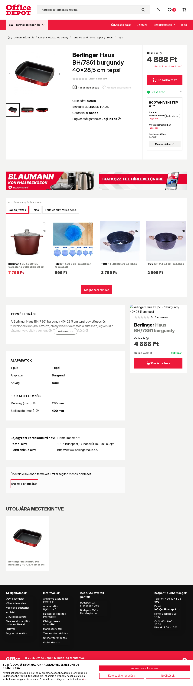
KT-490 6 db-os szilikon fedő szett (73, 265)
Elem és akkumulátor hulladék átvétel (18, 623)
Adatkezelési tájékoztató (50, 608)
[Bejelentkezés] (158, 9)
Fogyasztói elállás (16, 633)
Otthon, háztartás (24, 37)
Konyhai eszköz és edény (53, 37)
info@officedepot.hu (167, 609)
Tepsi (110, 37)
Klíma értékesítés (16, 603)
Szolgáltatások (163, 24)
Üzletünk (142, 24)
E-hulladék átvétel (16, 616)
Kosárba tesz (167, 80)
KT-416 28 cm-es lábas (119, 263)
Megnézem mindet (96, 289)
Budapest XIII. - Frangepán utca (89, 604)
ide (85, 679)
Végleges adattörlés (18, 607)
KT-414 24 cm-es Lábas (165, 263)
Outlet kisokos (51, 642)
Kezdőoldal (8, 37)
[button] (59, 74)
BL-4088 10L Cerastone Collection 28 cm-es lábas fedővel (26, 267)
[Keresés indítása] (143, 9)
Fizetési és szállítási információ (54, 615)
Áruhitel (10, 612)
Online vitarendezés (55, 637)
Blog (184, 24)
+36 (167, 598)
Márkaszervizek (52, 628)
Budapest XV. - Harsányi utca (89, 612)
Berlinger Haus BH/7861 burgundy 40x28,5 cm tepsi (26, 563)
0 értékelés (159, 317)
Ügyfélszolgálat (121, 24)
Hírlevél (10, 628)
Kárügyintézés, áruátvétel (52, 623)
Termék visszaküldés (55, 633)
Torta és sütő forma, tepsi (87, 37)
